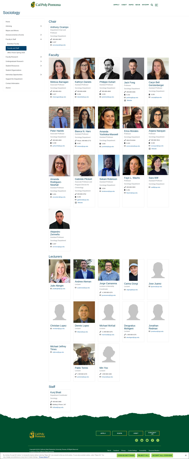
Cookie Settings (132, 450)
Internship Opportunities (14, 74)
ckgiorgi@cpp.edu (132, 289)
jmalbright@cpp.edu (59, 288)
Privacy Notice (43, 457)
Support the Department (14, 79)
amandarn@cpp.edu (59, 197)
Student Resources (12, 66)
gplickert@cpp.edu (83, 200)
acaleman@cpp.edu (83, 287)
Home (8, 22)
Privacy (123, 450)
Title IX (109, 450)
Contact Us (152, 433)
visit (124, 5)
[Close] (186, 455)
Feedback (116, 450)
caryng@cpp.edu (156, 97)
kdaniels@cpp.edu (83, 97)
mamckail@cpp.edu (108, 334)
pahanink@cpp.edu (59, 146)
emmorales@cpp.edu (133, 146)
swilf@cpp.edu (155, 187)
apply (116, 5)
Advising (9, 26)
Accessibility (142, 450)
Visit (135, 433)
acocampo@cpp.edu (59, 45)
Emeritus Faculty (13, 44)
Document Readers (154, 450)
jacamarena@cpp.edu (109, 295)
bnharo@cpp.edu (82, 146)
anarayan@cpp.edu (157, 146)
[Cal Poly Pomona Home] (46, 4)
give (137, 5)
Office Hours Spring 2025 (16, 52)
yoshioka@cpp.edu (108, 146)
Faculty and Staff (13, 48)
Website (129, 100)
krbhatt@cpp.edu (58, 407)
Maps (119, 433)
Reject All (143, 455)
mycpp (145, 5)
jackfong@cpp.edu (132, 97)
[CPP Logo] (37, 434)
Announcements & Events (15, 35)
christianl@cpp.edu (59, 328)
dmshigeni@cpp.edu (132, 337)
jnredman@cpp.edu (157, 331)
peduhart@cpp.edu (108, 97)
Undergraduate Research (14, 61)
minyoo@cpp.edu (107, 377)
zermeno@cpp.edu (59, 246)
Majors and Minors (12, 30)
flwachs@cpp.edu (132, 193)
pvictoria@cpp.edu (83, 377)
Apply (103, 433)
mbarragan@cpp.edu (59, 97)
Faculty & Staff (11, 39)
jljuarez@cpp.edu (156, 286)
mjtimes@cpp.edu (58, 352)
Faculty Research (12, 57)
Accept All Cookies (162, 455)
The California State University (45, 451)
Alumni (8, 88)
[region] (94, 455)
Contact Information (12, 83)
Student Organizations (13, 70)
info (131, 5)
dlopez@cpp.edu (82, 332)
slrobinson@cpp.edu (108, 191)
